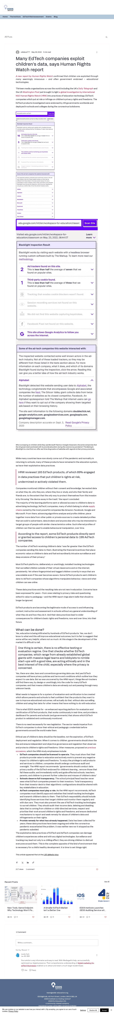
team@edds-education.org (57, 993)
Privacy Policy (13, 1011)
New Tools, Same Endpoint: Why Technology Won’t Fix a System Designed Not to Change (20, 909)
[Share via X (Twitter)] (22, 862)
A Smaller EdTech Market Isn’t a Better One (56, 909)
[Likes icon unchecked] (22, 970)
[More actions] (97, 52)
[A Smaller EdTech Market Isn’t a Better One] (57, 895)
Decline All (93, 1010)
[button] (106, 37)
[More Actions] (97, 955)
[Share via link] (33, 862)
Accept (104, 1010)
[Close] (111, 1010)
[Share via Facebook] (17, 862)
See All (106, 882)
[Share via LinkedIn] (28, 862)
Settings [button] (83, 1010)
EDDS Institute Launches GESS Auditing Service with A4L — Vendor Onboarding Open (93, 909)
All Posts (8, 37)
